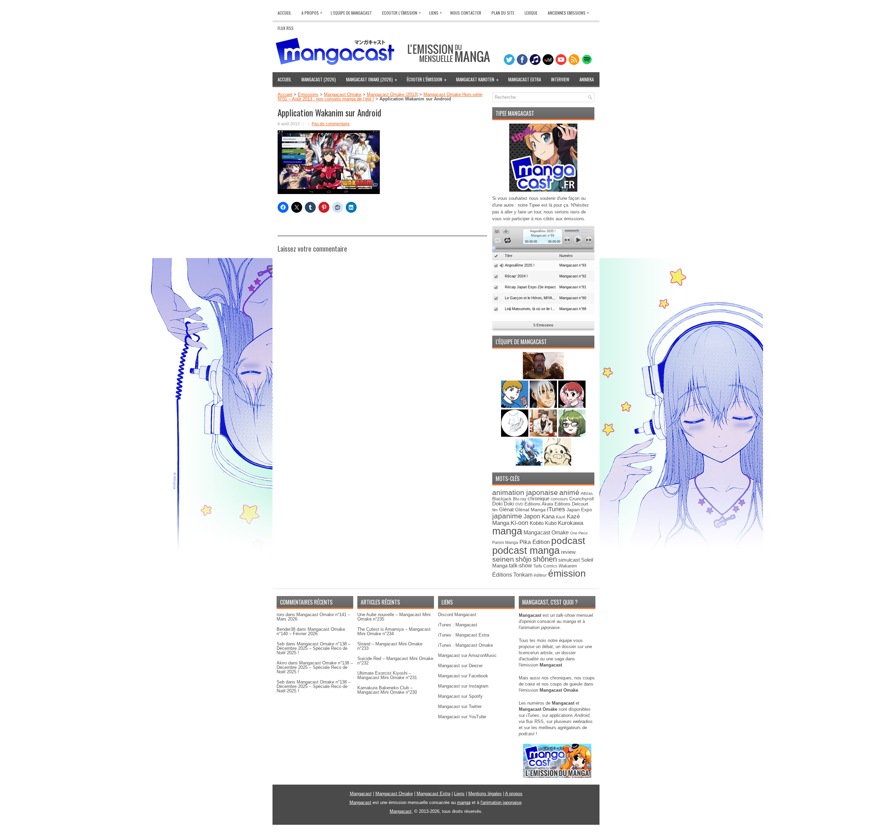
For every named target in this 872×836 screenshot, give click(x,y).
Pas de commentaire (331, 124)
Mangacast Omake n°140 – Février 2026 (311, 631)
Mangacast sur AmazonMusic (467, 655)
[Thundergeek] (515, 406)
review (568, 552)
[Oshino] (544, 435)
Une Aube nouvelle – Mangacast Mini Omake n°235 (394, 617)
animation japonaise (525, 492)
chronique (538, 498)
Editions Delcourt (571, 504)
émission (567, 573)
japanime (507, 516)
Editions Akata (539, 504)
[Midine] (572, 406)
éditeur (540, 575)
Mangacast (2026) (318, 79)
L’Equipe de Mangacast (351, 13)
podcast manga (526, 550)
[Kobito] (543, 377)
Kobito (537, 523)
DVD (519, 504)
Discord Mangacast (457, 614)
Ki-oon (519, 522)
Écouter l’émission (427, 79)
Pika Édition (534, 541)
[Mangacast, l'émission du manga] (557, 776)
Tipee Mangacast (515, 113)
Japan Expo (579, 509)
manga (507, 530)
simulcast (569, 560)
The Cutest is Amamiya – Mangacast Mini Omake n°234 (394, 631)
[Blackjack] (544, 406)
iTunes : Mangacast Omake (465, 645)
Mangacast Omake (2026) (371, 79)
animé (569, 492)
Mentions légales (485, 793)
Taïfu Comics (545, 566)
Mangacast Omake (342, 94)
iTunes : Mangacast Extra (463, 635)
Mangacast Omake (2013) (392, 94)
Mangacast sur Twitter (460, 706)
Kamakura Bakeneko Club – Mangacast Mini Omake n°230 (387, 690)
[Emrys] (515, 435)
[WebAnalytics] (436, 833)
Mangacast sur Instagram (463, 686)
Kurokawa (570, 523)
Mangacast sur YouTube (462, 716)
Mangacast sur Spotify (460, 696)
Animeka (586, 79)
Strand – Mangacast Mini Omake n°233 (389, 646)
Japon (532, 516)
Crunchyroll (581, 498)
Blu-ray (519, 499)
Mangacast (361, 793)
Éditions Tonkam (512, 575)
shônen (545, 559)
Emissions (308, 94)
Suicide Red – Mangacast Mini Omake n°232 (395, 660)
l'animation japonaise (501, 802)
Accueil (284, 13)
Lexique (531, 13)
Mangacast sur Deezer (460, 665)
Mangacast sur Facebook (463, 675)
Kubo (551, 523)
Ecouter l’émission (401, 12)
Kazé (560, 517)
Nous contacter (465, 13)
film (495, 510)
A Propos (311, 12)
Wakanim (568, 565)
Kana (548, 516)
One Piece (579, 533)
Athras (587, 493)
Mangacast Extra (524, 79)
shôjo (523, 559)
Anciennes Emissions (568, 12)
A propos (514, 793)
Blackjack (502, 498)
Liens (435, 12)
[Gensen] (557, 464)
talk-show (520, 565)
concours (559, 499)
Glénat (506, 509)
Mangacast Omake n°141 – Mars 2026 (313, 617)
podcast (568, 540)
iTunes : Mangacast (457, 624)
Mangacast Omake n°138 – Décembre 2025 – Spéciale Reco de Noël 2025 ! (314, 648)
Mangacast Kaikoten (477, 79)
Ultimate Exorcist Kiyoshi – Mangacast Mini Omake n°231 (387, 675)
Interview (560, 79)
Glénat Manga (530, 509)
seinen (503, 559)
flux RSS (535, 721)
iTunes (556, 509)
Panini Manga (505, 542)
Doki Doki (503, 504)
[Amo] (572, 435)
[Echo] (530, 464)
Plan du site (503, 13)
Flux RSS (286, 28)
